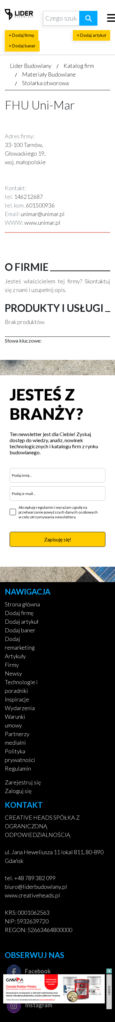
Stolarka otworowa (45, 82)
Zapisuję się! (57, 539)
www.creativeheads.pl (32, 895)
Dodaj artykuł (21, 621)
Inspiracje (17, 699)
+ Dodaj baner (22, 45)
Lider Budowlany (30, 65)
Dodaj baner (20, 630)
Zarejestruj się (23, 782)
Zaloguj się (18, 790)
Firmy (12, 664)
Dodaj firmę (19, 612)
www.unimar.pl (42, 222)
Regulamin (18, 768)
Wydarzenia (20, 707)
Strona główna (22, 604)
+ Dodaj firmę (21, 35)
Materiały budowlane (49, 74)
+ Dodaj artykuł (91, 35)
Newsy (13, 673)
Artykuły (15, 656)
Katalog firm (79, 65)
